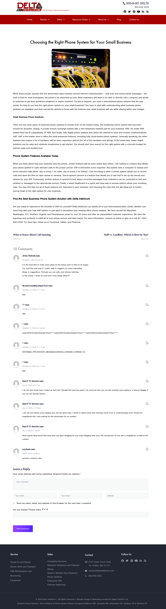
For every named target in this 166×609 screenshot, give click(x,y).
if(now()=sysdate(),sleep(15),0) (35, 285)
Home (29, 19)
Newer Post (126, 236)
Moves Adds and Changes (23, 566)
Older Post (32, 236)
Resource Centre (80, 19)
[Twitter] (129, 11)
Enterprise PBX (54, 580)
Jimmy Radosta (28, 255)
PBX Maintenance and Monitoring (21, 573)
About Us (102, 19)
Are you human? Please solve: (27, 509)
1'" (23, 305)
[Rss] (147, 11)
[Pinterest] (134, 11)
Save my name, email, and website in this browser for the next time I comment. (54, 503)
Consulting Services (56, 561)
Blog (119, 19)
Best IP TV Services (30, 381)
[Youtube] (138, 11)
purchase (26, 449)
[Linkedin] (143, 11)
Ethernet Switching (56, 584)
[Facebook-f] (125, 11)
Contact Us (134, 19)
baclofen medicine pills (31, 458)
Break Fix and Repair (20, 562)
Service (43, 19)
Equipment (15, 580)
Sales (59, 19)
